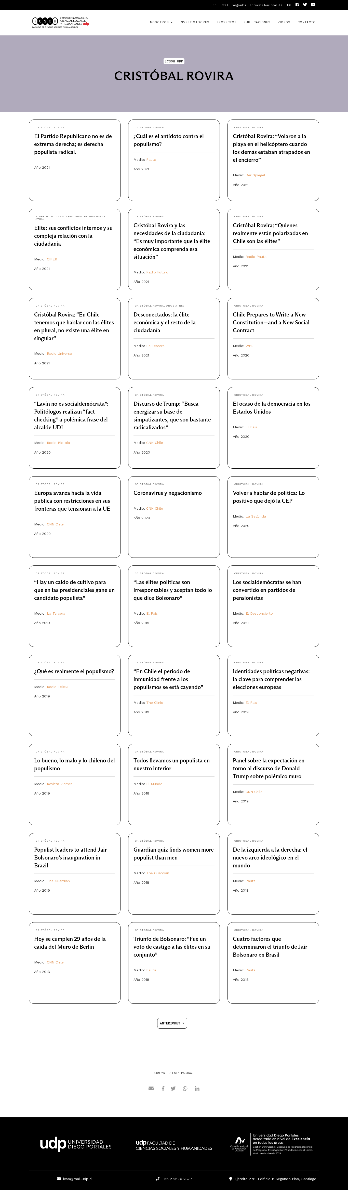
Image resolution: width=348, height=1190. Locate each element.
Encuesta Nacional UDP (266, 5)
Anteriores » (172, 1023)
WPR (249, 346)
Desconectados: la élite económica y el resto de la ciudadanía (164, 322)
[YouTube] (313, 5)
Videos (284, 22)
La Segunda (256, 516)
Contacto (307, 22)
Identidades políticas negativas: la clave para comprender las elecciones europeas (271, 679)
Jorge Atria (174, 305)
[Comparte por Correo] (151, 1089)
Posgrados (239, 5)
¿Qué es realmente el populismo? (74, 671)
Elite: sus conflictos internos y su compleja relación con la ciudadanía (73, 235)
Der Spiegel (255, 175)
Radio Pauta (256, 257)
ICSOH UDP (75, 23)
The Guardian (58, 881)
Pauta (151, 159)
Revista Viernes (60, 784)
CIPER (52, 259)
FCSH (224, 5)
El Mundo (154, 784)
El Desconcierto (259, 613)
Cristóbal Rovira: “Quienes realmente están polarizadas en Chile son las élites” (270, 233)
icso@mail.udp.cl (77, 1179)
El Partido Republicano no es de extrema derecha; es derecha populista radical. (73, 144)
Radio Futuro (157, 272)
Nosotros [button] (160, 22)
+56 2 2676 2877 (175, 1179)
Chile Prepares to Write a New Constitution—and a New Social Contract (271, 322)
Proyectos (227, 22)
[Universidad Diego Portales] (74, 1146)
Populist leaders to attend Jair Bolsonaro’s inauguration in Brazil (70, 857)
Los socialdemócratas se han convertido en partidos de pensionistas (267, 590)
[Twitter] (305, 5)
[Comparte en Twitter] (173, 1089)
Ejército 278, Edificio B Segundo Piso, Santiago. (274, 1179)
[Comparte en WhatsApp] (185, 1089)
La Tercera (155, 346)
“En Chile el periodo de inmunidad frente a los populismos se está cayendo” (168, 679)
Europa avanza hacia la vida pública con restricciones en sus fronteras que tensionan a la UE (72, 501)
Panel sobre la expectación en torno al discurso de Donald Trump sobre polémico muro (268, 768)
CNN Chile (154, 443)
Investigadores (194, 22)
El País (251, 427)
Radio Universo (59, 353)
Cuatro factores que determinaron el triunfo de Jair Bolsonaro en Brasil (270, 946)
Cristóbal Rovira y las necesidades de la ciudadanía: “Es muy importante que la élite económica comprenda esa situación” (171, 241)
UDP (213, 5)
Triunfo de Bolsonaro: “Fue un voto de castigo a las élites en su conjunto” (171, 946)
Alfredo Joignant (50, 216)
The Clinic (154, 702)
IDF (289, 5)
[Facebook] (297, 5)
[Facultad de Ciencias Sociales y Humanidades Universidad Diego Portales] (174, 1148)
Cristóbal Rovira (50, 127)
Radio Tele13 (57, 687)
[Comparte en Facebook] (163, 1089)
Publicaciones (257, 22)
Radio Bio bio (58, 443)
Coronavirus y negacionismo (167, 493)
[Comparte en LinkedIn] (197, 1089)
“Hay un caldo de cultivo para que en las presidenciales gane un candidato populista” (74, 590)
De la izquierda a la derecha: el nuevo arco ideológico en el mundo (270, 857)
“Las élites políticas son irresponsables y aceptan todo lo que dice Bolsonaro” (172, 590)
